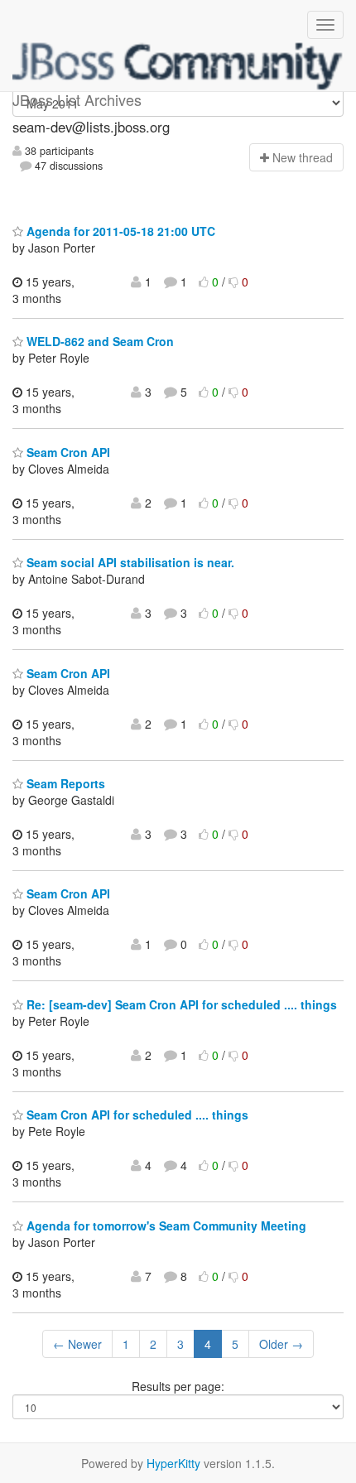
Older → (281, 1344)
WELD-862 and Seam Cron (98, 341)
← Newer (77, 1344)
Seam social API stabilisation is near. (128, 562)
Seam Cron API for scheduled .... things (135, 1114)
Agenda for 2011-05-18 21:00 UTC (119, 231)
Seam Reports (64, 783)
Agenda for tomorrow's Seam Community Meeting (164, 1225)
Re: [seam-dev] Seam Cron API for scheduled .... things (180, 1004)
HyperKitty (173, 1463)
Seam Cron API (66, 452)
